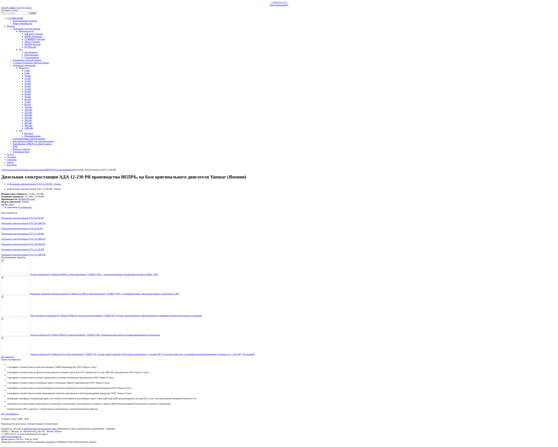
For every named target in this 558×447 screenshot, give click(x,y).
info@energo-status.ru (11, 436)
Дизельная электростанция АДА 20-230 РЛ (22, 218)
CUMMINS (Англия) (34, 39)
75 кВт (27, 102)
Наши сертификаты (22, 23)
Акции (10, 162)
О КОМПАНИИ (15, 18)
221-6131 (279, 3)
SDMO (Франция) (33, 36)
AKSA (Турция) (32, 42)
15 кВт (27, 81)
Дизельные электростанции (26, 28)
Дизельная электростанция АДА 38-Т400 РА (23, 244)
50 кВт (27, 97)
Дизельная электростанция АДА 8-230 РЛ (22, 228)
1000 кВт (28, 128)
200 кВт (28, 115)
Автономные (30, 52)
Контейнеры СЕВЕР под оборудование (32, 144)
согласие (50, 442)
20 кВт (27, 86)
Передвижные (31, 55)
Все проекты (7, 357)
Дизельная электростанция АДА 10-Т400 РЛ (23, 239)
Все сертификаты (9, 414)
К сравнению (25, 207)
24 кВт (27, 89)
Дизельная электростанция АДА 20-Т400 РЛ (23, 223)
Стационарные (31, 57)
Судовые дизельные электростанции (31, 63)
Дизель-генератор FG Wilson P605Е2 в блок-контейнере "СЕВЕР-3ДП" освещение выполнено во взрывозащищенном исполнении (95, 335)
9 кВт (27, 73)
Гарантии (11, 159)
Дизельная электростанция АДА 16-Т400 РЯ (23, 254)
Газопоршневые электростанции (29, 138)
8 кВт (27, 70)
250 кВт (28, 117)
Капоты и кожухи (21, 149)
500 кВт (28, 125)
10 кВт (27, 76)
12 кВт (27, 78)
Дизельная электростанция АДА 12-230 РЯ (22, 249)
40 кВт (27, 94)
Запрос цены (7, 204)
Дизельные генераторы (24, 65)
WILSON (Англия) (33, 34)
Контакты (12, 165)
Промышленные (32, 136)
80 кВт (27, 104)
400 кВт (28, 123)
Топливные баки (21, 152)
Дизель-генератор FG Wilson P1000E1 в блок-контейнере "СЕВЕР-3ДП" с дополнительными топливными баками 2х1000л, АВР (94, 274)
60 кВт (27, 99)
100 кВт (28, 107)
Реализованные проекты (25, 21)
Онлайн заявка (8, 7)
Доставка (11, 157)
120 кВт (28, 110)
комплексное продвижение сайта (40, 429)
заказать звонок (24, 7)
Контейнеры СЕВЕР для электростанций (33, 141)
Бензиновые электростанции (27, 60)
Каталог (11, 26)
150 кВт (28, 112)
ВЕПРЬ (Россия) (32, 44)
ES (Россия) (30, 47)
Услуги (10, 154)
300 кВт (28, 120)
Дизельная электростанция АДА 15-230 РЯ (22, 234)
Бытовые (28, 133)
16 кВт (27, 83)
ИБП (15, 146)
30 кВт (27, 91)
